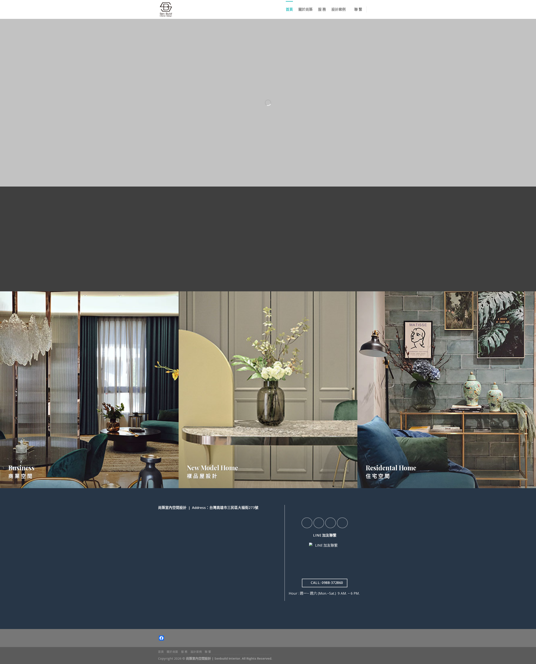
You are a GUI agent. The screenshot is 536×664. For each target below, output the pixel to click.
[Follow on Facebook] (307, 522)
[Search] (373, 9)
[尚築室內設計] (176, 9)
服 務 (322, 9)
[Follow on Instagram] (318, 522)
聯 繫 (358, 9)
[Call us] (342, 522)
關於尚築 (305, 9)
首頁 (289, 9)
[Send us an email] (381, 12)
